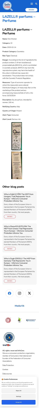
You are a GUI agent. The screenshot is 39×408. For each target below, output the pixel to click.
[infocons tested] (8, 320)
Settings (18, 396)
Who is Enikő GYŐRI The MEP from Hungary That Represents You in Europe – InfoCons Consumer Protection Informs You (18, 197)
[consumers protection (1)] (31, 320)
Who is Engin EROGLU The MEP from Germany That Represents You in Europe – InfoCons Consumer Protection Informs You (19, 262)
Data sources (7, 374)
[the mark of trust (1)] (19, 320)
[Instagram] (20, 293)
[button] (31, 4)
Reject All (18, 390)
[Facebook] (9, 293)
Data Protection (8, 365)
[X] (29, 293)
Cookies (5, 369)
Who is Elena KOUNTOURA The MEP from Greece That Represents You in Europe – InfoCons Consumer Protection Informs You (18, 229)
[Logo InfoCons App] (8, 6)
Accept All (18, 402)
